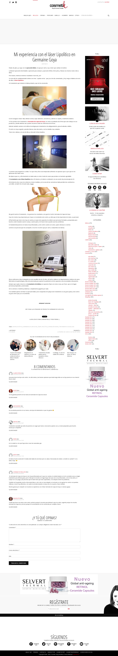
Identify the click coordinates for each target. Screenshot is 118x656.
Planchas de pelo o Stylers (95, 246)
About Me (29, 652)
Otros (77, 15)
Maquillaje (27, 15)
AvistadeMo (16, 406)
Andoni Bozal (91, 300)
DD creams (91, 266)
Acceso (107, 2)
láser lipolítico (43, 326)
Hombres (87, 293)
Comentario (12, 527)
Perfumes (87, 342)
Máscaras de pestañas (94, 312)
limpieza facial (92, 235)
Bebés (90, 229)
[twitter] (13, 2)
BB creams (91, 260)
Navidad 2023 (88, 332)
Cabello (87, 240)
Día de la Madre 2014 (90, 283)
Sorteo (90, 340)
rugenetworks (76, 654)
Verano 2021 (88, 344)
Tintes (90, 248)
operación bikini (53, 326)
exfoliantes (88, 292)
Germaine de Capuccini (30, 326)
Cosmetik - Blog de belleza (57, 654)
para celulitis (91, 270)
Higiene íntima (92, 339)
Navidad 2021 (88, 330)
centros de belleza (93, 231)
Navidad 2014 (88, 320)
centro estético (17, 326)
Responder (13, 382)
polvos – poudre (92, 313)
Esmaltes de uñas (92, 307)
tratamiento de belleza (66, 326)
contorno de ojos (92, 263)
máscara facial (92, 236)
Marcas (71, 15)
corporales (91, 265)
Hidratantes (91, 268)
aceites (90, 226)
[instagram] (16, 2)
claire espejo (17, 373)
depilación (91, 233)
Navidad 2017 (88, 325)
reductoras (91, 275)
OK (69, 609)
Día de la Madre (89, 281)
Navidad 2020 (88, 329)
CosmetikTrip (61, 652)
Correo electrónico (14, 550)
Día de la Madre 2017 (90, 287)
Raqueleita (16, 498)
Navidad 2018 (88, 327)
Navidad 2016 (88, 324)
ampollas (90, 228)
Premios (35, 652)
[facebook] (10, 2)
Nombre (11, 544)
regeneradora (91, 276)
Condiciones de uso (86, 652)
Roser (15, 390)
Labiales (90, 310)
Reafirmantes (91, 273)
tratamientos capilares (94, 250)
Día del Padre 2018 (90, 290)
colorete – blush (92, 305)
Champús (90, 243)
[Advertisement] (59, 31)
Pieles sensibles (92, 271)
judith (15, 454)
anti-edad (90, 256)
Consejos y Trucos (90, 251)
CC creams (91, 261)
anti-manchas (91, 258)
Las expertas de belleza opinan (93, 295)
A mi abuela (12, 332)
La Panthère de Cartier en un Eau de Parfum (68, 332)
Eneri (14, 439)
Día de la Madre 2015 (90, 285)
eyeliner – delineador (93, 308)
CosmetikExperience (72, 652)
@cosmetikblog (59, 615)
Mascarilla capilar (92, 245)
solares (90, 280)
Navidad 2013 (88, 318)
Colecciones (91, 303)
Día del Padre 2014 (90, 288)
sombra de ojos (92, 315)
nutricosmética (92, 238)
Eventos (90, 337)
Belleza (35, 15)
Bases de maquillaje (93, 302)
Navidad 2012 (88, 317)
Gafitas (15, 421)
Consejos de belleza (19, 472)
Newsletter (51, 652)
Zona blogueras (86, 15)
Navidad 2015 (88, 322)
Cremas (42, 15)
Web (10, 556)
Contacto (100, 2)
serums (90, 278)
